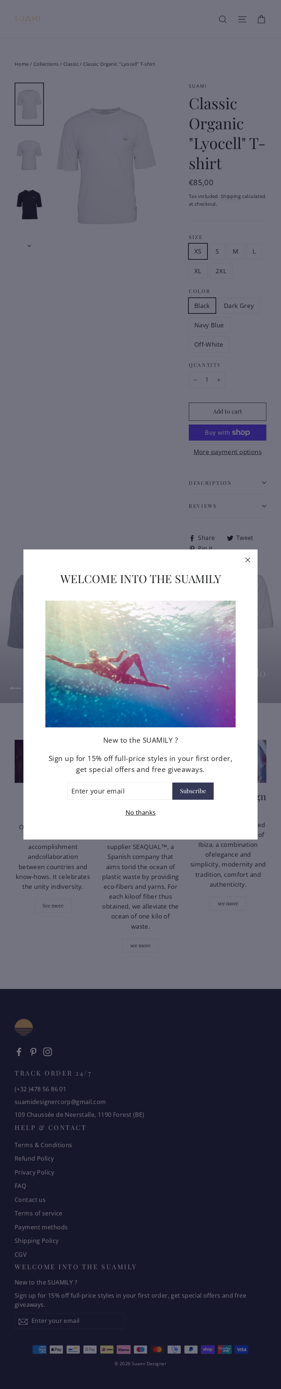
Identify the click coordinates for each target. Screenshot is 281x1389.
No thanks (140, 812)
